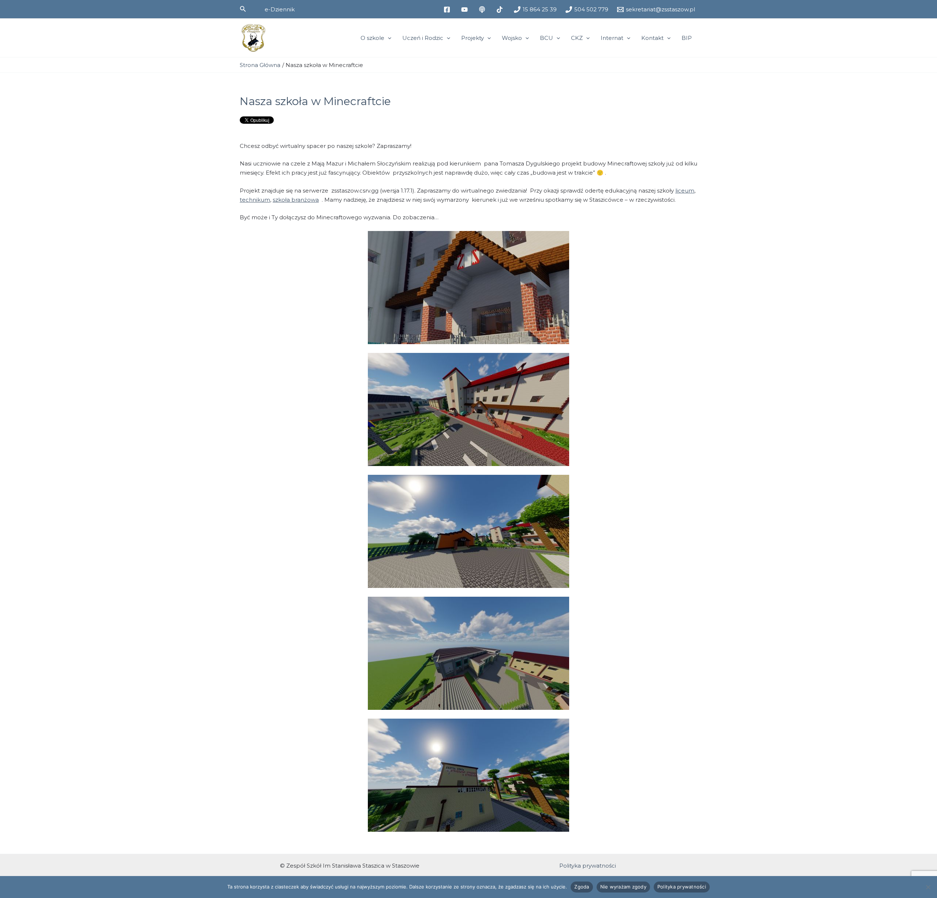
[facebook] (448, 9)
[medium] (483, 9)
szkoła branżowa (296, 199)
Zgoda (581, 887)
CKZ (577, 37)
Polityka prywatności (587, 865)
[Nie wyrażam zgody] (928, 887)
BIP (687, 37)
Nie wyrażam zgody (623, 887)
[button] (243, 9)
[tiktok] (500, 9)
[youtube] (465, 9)
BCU (546, 37)
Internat (612, 37)
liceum (684, 190)
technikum (255, 199)
